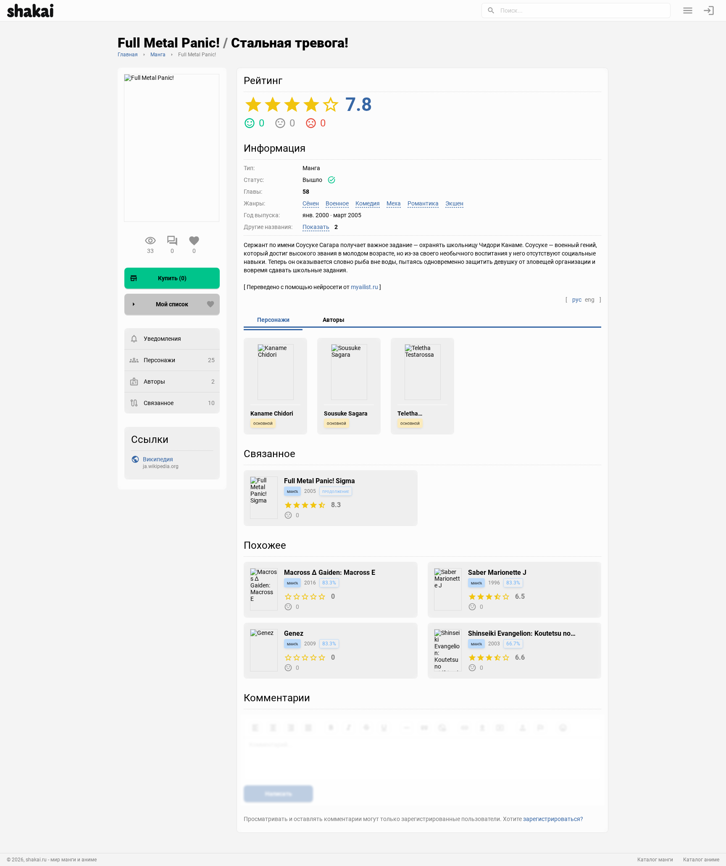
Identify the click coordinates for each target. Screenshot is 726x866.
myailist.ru (364, 287)
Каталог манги (655, 860)
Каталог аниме (701, 860)
